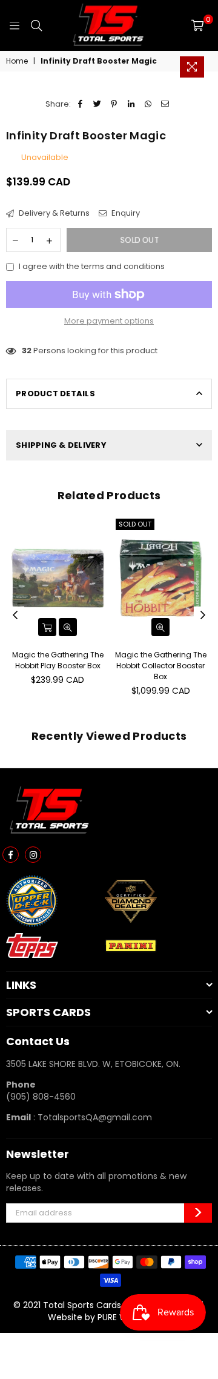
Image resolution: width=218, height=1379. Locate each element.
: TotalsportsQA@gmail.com (91, 1117)
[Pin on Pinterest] (114, 104)
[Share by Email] (165, 104)
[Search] (36, 25)
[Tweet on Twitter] (97, 104)
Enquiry (125, 213)
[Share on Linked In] (131, 104)
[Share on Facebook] (80, 104)
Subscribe (198, 1213)
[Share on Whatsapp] (148, 104)
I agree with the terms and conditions (92, 266)
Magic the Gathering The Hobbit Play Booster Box (58, 660)
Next (203, 615)
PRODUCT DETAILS (55, 393)
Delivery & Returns (53, 213)
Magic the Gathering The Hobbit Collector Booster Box (160, 666)
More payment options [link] (109, 321)
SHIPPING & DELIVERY (61, 445)
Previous (15, 615)
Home (17, 61)
